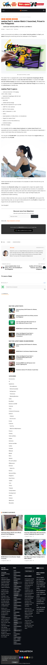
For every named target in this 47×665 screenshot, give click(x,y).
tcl (14, 632)
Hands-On (12, 468)
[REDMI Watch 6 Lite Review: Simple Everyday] (12, 328)
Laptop (10, 445)
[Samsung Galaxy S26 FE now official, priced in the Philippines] (12, 316)
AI (9, 381)
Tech (10, 483)
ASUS (15, 577)
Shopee (15, 624)
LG (14, 610)
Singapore (11, 475)
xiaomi (15, 642)
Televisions (12, 393)
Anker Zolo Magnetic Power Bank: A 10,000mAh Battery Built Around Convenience (24, 335)
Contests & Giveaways (14, 411)
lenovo (15, 607)
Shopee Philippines (17, 626)
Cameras (11, 406)
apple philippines (17, 575)
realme (15, 617)
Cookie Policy (4, 659)
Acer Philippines (17, 572)
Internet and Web (13, 443)
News (5, 16)
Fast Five (12, 426)
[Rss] (27, 657)
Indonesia (11, 440)
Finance (10, 431)
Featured (11, 423)
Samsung (15, 620)
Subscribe (34, 216)
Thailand (11, 488)
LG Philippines (16, 612)
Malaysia (11, 450)
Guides (10, 438)
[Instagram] (20, 657)
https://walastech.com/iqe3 (13, 220)
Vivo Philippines (17, 640)
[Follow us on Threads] (32, 657)
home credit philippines (16, 595)
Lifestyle (11, 448)
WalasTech (11, 500)
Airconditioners (13, 386)
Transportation (12, 490)
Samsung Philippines (16, 622)
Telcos (10, 485)
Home (2, 16)
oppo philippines (17, 615)
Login (44, 282)
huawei (15, 600)
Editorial (11, 413)
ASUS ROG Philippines (16, 583)
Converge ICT (16, 588)
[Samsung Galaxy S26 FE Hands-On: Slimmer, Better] (12, 310)
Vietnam (11, 498)
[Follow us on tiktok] (30, 657)
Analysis (12, 416)
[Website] (44, 259)
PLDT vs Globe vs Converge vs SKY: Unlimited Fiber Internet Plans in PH (40, 601)
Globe (19, 589)
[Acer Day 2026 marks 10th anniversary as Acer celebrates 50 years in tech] (12, 322)
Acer (15, 570)
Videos (10, 495)
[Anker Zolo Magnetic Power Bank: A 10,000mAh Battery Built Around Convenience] (12, 335)
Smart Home (12, 478)
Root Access (13, 418)
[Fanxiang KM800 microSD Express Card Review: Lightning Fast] (12, 364)
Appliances (11, 383)
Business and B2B (13, 403)
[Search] (44, 10)
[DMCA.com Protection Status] (40, 568)
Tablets (10, 480)
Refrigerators (13, 391)
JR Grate (3, 29)
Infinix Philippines (17, 605)
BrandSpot (11, 401)
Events (10, 421)
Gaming (10, 433)
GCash (15, 589)
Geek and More (12, 436)
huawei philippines (17, 602)
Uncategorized (12, 493)
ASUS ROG (15, 580)
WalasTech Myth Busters (15, 428)
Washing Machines (14, 396)
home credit (16, 593)
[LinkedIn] (22, 657)
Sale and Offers (12, 473)
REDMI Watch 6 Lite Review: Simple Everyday (26, 328)
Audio (10, 398)
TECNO (15, 635)
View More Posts (40, 247)
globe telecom (16, 591)
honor (15, 597)
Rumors (10, 470)
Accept (14, 662)
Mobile (10, 453)
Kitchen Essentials (14, 388)
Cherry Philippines (17, 586)
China (10, 408)
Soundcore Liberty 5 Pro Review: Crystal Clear (27, 369)
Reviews (11, 465)
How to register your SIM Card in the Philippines (40, 579)
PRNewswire (12, 463)
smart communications (17, 630)
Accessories (12, 379)
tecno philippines (17, 637)
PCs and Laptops (13, 460)
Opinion (10, 458)
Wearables (11, 503)
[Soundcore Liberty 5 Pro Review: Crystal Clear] (12, 370)
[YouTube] (25, 657)
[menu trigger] (4, 10)
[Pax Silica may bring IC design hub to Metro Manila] (35, 547)
